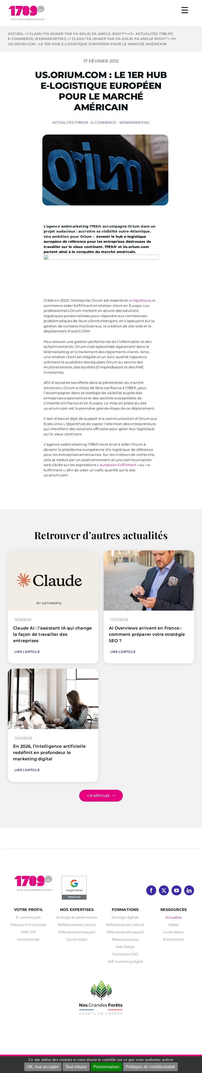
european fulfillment (118, 465)
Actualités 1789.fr (70, 122)
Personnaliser (106, 1067)
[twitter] (164, 890)
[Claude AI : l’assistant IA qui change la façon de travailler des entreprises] (53, 553)
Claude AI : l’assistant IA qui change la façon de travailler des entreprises (52, 634)
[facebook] (151, 890)
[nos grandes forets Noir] (101, 977)
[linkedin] (189, 890)
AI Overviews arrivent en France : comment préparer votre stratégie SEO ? (147, 634)
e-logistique (140, 300)
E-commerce (103, 122)
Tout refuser (76, 1067)
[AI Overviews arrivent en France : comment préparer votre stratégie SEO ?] (149, 553)
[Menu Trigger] (185, 10)
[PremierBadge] (74, 877)
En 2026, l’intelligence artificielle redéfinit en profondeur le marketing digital (49, 752)
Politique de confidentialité (150, 1067)
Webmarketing (134, 122)
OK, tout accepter (43, 1067)
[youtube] (176, 890)
